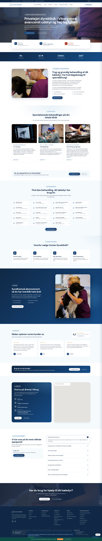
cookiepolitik (30, 535)
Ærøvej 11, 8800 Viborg (22, 407)
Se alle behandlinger (51, 229)
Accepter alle (60, 539)
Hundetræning (82, 514)
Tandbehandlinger (83, 522)
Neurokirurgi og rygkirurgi (71, 516)
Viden (45, 4)
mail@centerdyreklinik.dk (40, 1)
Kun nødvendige (67, 539)
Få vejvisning (26, 418)
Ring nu (18, 418)
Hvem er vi (50, 4)
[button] (68, 437)
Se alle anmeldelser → (81, 335)
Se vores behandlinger (42, 33)
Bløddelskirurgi (69, 512)
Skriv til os (84, 174)
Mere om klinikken (57, 97)
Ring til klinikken (30, 33)
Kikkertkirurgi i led (70, 514)
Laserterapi (82, 516)
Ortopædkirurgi (69, 518)
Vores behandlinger (37, 4)
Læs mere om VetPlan (17, 306)
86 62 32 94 (89, 4)
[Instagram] (89, 1)
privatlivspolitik (36, 535)
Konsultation (43, 512)
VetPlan (55, 4)
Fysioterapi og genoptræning (85, 512)
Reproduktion (82, 518)
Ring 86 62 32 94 (75, 174)
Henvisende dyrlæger (63, 4)
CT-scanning (56, 512)
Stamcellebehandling (83, 520)
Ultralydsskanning (57, 524)
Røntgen (55, 522)
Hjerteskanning (57, 514)
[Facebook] (88, 1)
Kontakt (71, 4)
